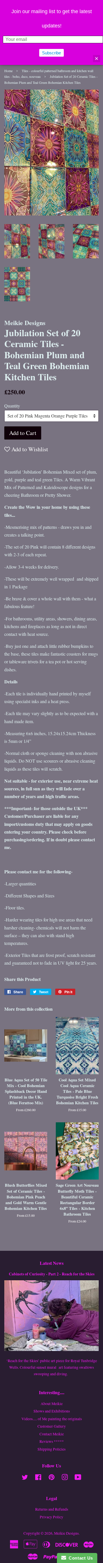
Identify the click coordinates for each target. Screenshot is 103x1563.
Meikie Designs (66, 1533)
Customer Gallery (51, 1426)
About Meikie (52, 1403)
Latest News (52, 1263)
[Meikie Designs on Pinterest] (51, 1478)
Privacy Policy (51, 1517)
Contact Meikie (51, 1434)
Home (8, 70)
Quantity (12, 406)
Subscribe (51, 52)
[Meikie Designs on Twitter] (25, 1478)
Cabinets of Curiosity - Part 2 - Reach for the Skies (51, 1274)
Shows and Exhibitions (51, 1411)
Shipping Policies (51, 1449)
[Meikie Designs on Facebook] (38, 1478)
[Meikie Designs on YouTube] (78, 1478)
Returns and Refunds (51, 1509)
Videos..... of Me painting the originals (51, 1418)
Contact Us (79, 1558)
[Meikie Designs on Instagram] (65, 1478)
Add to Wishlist (29, 449)
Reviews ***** (51, 1441)
